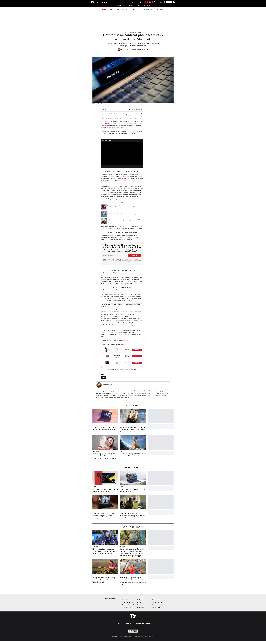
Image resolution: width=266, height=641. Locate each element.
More (148, 5)
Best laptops (140, 599)
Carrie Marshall (126, 49)
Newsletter (140, 109)
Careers (147, 623)
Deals (111, 9)
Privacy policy (120, 623)
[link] (107, 349)
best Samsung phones (107, 123)
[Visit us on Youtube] (147, 2)
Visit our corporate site (149, 636)
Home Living (131, 5)
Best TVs (139, 602)
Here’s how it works (150, 52)
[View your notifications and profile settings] (164, 2)
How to (146, 49)
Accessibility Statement (115, 621)
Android (127, 127)
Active (124, 5)
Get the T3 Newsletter (122, 9)
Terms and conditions (151, 621)
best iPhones (116, 116)
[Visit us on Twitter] (143, 2)
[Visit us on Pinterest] (145, 2)
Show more (123, 367)
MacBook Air (112, 114)
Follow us (133, 109)
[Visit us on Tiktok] (154, 2)
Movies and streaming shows (129, 604)
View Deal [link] (136, 349)
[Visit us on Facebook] (140, 2)
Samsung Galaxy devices (128, 602)
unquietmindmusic (123, 397)
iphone (103, 377)
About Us (141, 621)
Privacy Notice (105, 260)
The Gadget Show (148, 9)
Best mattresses (141, 607)
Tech (119, 5)
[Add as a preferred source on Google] (133, 631)
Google (124, 178)
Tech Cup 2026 (160, 9)
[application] (122, 153)
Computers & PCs (132, 32)
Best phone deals (156, 599)
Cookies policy (129, 623)
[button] (121, 349)
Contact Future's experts (130, 621)
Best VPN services (126, 607)
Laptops (139, 32)
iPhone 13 (132, 116)
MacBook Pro (121, 114)
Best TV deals (155, 604)
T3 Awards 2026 (135, 9)
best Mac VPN (127, 340)
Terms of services (119, 259)
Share (104, 109)
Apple (127, 114)
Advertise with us (139, 623)
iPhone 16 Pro (125, 599)
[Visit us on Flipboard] (152, 2)
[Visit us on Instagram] (150, 2)
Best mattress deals (157, 602)
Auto (143, 5)
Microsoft (125, 176)
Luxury (138, 5)
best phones (106, 125)
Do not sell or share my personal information (133, 626)
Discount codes (156, 607)
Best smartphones (141, 604)
